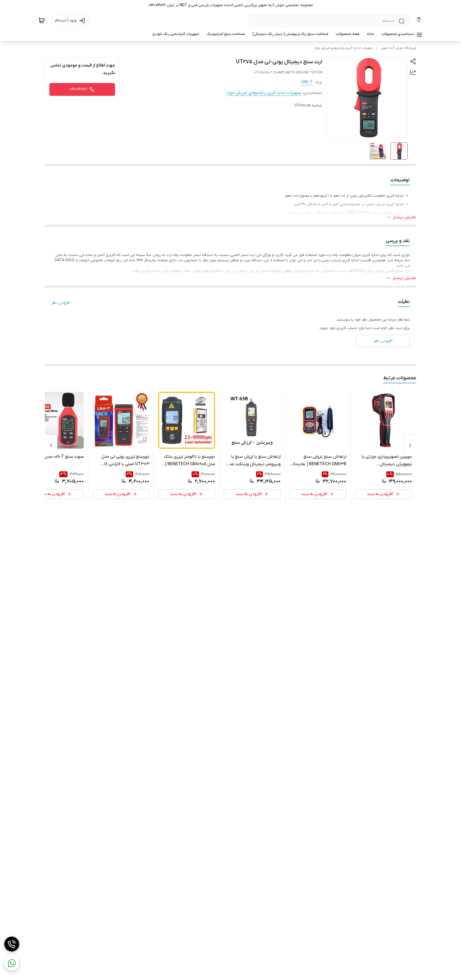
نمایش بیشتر (404, 217)
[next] (51, 445)
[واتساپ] (11, 963)
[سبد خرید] (41, 20)
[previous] (410, 445)
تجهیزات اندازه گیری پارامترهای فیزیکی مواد (343, 48)
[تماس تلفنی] (11, 944)
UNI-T (307, 82)
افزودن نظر (60, 302)
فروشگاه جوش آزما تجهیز (398, 48)
